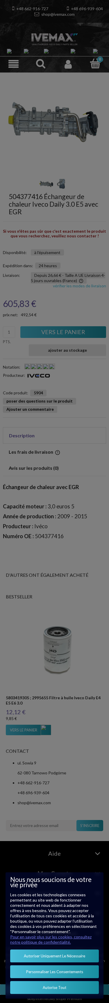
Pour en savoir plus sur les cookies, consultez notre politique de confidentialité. (51, 939)
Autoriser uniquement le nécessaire (54, 956)
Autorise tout (54, 987)
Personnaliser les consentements (54, 971)
